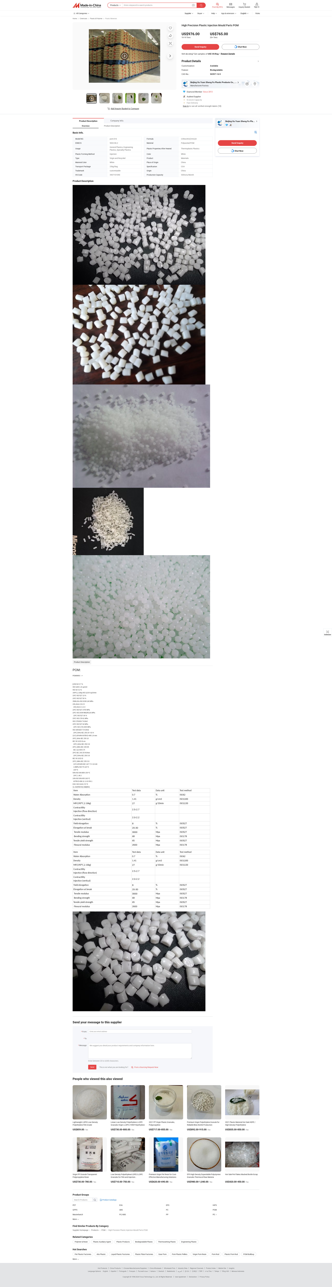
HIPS (215, 1205)
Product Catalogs (109, 1200)
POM (215, 1210)
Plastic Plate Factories (144, 1254)
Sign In (186, 106)
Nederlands (171, 1271)
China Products (115, 1268)
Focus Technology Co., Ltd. (149, 1277)
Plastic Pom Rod (231, 1254)
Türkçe (216, 1271)
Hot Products (102, 1268)
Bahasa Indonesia (238, 1271)
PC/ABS (122, 1214)
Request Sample (228, 54)
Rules (257, 13)
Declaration (193, 1277)
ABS (121, 1210)
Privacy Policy (204, 1277)
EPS (167, 1205)
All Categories (81, 13)
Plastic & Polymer (96, 18)
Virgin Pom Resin (199, 1254)
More (75, 1259)
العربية (180, 1271)
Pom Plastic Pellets (179, 1254)
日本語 (194, 1271)
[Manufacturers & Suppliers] (87, 5)
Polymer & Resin (81, 1241)
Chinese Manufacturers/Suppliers (135, 1268)
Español (113, 1271)
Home (75, 18)
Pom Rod (215, 1254)
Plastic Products (123, 1241)
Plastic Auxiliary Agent (102, 1241)
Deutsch (161, 1271)
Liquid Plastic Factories (120, 1254)
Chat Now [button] (242, 47)
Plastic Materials (111, 18)
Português (122, 1271)
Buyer (200, 13)
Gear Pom (162, 1254)
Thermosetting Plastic (167, 1241)
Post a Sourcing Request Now (144, 1067)
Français (132, 1271)
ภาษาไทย (208, 1271)
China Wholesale (155, 1268)
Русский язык (143, 1271)
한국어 (187, 1271)
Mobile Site (222, 1268)
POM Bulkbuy (248, 1254)
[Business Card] (255, 132)
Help (213, 13)
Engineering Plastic (188, 1241)
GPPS (75, 1210)
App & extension (227, 13)
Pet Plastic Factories (83, 1254)
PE (214, 1214)
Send (92, 1067)
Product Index (211, 1268)
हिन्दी (200, 1271)
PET (74, 1205)
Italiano (153, 1271)
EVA (121, 1205)
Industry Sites (182, 1268)
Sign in (256, 7)
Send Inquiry (200, 47)
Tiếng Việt (225, 1271)
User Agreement (180, 1277)
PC (167, 1210)
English (105, 1271)
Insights (231, 1268)
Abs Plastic (101, 1254)
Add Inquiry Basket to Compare (125, 108)
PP (167, 1214)
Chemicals (83, 18)
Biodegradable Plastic (144, 1241)
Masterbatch (78, 1214)
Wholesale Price (169, 1268)
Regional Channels (196, 1268)
